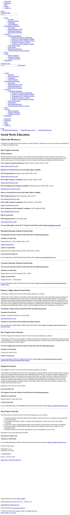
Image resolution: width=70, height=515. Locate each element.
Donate (6, 6)
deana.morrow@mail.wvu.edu (9, 166)
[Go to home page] (5, 13)
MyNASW (7, 1)
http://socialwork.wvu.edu (52, 225)
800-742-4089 (21, 498)
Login (2, 11)
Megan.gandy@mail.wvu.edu (9, 176)
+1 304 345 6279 (6, 454)
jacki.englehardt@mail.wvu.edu (10, 211)
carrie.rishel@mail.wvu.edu (9, 222)
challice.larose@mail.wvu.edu (9, 182)
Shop (5, 5)
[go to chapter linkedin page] (4, 495)
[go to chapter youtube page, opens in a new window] (12, 495)
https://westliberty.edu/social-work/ (57, 442)
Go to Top (13, 512)
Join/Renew (7, 3)
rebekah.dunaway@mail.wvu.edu (10, 189)
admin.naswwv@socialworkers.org (11, 460)
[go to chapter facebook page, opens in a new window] (8, 495)
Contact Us (7, 8)
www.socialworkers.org (18, 508)
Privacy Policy (5, 512)
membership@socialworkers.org (10, 505)
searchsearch (21, 65)
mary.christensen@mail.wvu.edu (10, 199)
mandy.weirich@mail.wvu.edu (9, 205)
